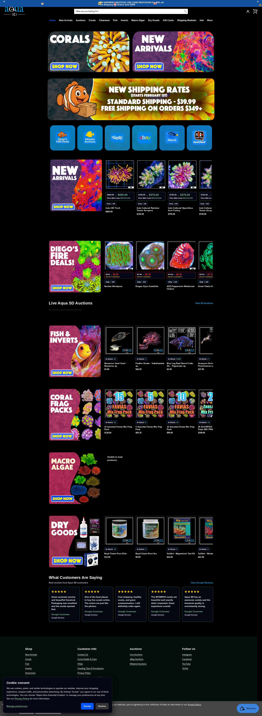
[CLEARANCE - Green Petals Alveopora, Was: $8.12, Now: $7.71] (181, 255)
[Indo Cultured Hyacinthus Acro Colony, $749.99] (151, 174)
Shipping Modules (186, 20)
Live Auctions (136, 654)
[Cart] (255, 11)
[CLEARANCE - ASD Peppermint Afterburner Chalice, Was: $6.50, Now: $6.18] (150, 255)
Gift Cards (168, 20)
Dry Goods (154, 20)
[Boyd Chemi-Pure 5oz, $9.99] (119, 530)
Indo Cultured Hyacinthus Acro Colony (149, 209)
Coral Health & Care (87, 659)
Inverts (124, 20)
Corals (92, 20)
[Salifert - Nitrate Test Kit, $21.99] (181, 530)
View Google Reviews (202, 582)
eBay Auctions (136, 659)
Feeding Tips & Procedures (90, 668)
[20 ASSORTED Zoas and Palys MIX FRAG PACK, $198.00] (181, 404)
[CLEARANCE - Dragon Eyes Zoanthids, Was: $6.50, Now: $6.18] (119, 255)
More (210, 20)
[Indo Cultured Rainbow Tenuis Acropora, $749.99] (120, 174)
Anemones (30, 673)
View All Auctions (204, 303)
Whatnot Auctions (138, 664)
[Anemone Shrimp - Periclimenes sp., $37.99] (181, 340)
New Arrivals (65, 20)
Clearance (104, 20)
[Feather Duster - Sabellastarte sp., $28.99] (119, 340)
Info (202, 20)
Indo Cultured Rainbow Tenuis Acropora (117, 209)
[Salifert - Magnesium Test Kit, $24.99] (150, 530)
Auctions (80, 20)
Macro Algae (138, 20)
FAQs (80, 664)
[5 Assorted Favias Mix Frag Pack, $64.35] (119, 404)
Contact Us (82, 654)
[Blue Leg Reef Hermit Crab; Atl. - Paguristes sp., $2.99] (150, 340)
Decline (102, 706)
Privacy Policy (84, 673)
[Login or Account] (247, 11)
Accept (87, 706)
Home (52, 20)
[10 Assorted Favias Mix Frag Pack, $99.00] (150, 404)
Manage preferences (17, 706)
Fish (115, 20)
